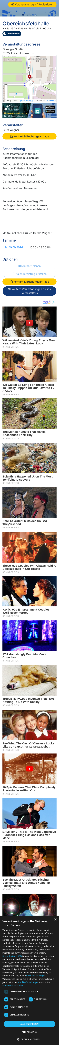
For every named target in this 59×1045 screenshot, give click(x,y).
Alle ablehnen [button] (29, 1031)
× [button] (55, 919)
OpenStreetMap (26, 100)
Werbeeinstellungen (36, 975)
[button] (30, 1039)
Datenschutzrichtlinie (12, 985)
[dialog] (29, 980)
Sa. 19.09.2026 (13, 247)
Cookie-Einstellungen (28, 982)
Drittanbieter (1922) (12, 956)
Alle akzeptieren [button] (29, 1024)
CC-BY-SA (51, 100)
